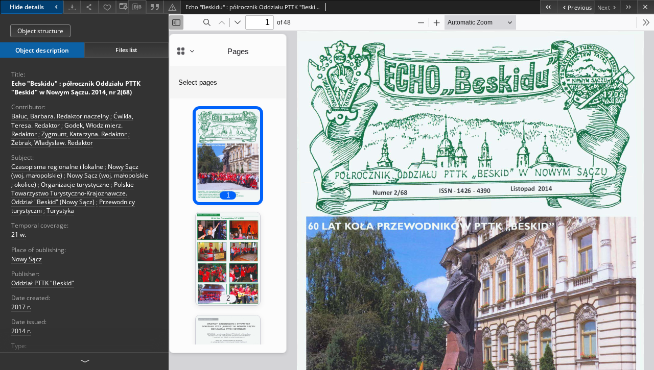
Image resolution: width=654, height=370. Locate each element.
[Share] (89, 7)
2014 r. (21, 331)
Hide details (27, 7)
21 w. (18, 234)
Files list (126, 50)
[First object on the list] (548, 7)
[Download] (72, 7)
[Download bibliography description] (137, 7)
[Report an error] (172, 7)
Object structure (40, 31)
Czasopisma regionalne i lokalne (57, 166)
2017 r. (21, 307)
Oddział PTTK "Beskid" (42, 283)
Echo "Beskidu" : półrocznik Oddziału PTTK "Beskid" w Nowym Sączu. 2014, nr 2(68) (76, 87)
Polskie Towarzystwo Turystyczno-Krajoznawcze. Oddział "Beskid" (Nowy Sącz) (72, 193)
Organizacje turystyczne (75, 184)
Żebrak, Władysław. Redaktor (52, 142)
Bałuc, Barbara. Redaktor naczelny (60, 116)
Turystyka (60, 210)
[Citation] (155, 7)
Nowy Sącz (26, 259)
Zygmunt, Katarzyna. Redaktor (84, 134)
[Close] (645, 7)
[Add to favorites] (107, 7)
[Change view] (122, 7)
